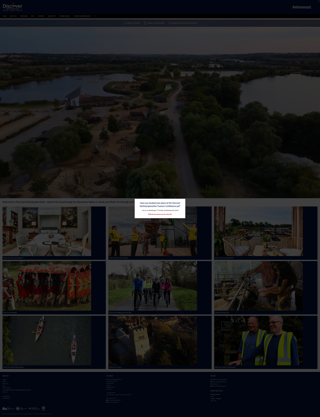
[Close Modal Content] (319, 1)
